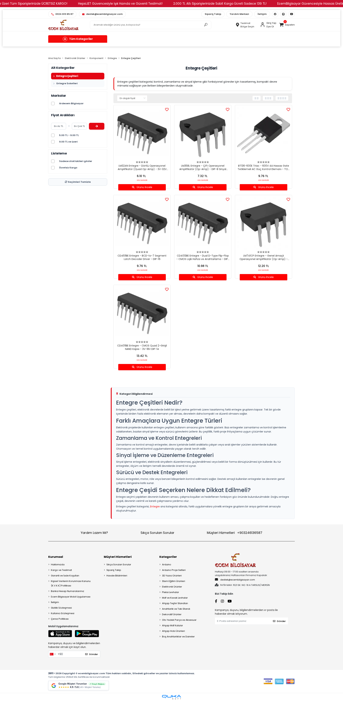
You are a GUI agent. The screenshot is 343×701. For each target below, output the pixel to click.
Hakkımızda (57, 564)
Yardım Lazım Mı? (94, 532)
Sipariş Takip (213, 14)
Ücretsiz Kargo (68, 167)
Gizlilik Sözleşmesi (61, 607)
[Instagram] (283, 14)
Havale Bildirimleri (116, 575)
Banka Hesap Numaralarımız (67, 591)
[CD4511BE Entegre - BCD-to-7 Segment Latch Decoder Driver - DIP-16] (142, 223)
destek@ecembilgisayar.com (237, 579)
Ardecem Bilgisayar (71, 103)
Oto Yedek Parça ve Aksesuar (179, 620)
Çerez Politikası (60, 619)
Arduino (166, 564)
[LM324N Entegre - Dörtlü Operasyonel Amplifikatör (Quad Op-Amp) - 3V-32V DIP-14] (142, 133)
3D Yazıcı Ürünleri (172, 575)
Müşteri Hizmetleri (234, 532)
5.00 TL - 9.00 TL (69, 135)
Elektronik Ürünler (172, 586)
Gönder (93, 654)
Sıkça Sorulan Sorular (157, 532)
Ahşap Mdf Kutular (172, 625)
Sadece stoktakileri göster (75, 161)
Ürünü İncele (144, 187)
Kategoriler (168, 557)
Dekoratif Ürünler (172, 614)
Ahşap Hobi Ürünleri (173, 631)
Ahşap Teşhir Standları (175, 603)
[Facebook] (275, 14)
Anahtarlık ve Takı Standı (176, 609)
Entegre (155, 506)
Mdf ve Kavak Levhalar (175, 597)
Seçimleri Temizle (79, 182)
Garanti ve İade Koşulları (65, 575)
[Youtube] (291, 14)
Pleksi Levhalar (170, 592)
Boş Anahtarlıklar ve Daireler (178, 636)
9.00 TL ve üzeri (68, 141)
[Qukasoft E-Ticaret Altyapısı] (171, 697)
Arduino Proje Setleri (174, 570)
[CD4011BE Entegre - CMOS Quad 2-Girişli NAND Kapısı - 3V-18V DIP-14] (142, 313)
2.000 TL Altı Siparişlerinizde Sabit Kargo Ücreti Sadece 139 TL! (220, 3)
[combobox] (52, 654)
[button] (287, 25)
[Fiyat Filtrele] (96, 126)
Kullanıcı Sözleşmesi (62, 613)
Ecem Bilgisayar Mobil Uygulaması (70, 596)
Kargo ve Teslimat (61, 570)
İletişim (262, 14)
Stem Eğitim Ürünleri (173, 581)
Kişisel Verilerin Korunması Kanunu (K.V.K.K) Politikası (71, 583)
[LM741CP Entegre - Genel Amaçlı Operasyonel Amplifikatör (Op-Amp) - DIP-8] (263, 223)
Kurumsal (55, 557)
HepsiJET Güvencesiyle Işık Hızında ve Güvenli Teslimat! (120, 3)
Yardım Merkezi (239, 14)
